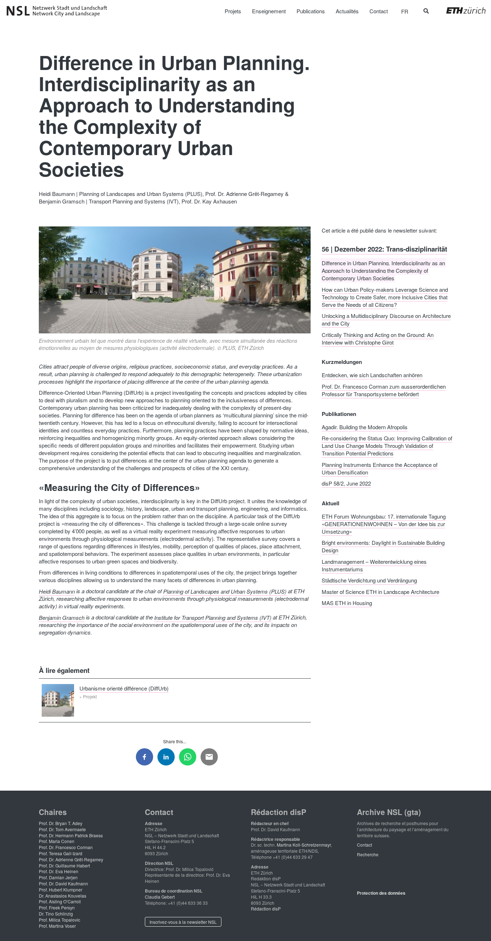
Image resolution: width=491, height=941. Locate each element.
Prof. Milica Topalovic (59, 920)
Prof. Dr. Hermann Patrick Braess (71, 835)
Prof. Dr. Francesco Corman (66, 847)
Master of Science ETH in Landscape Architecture (380, 591)
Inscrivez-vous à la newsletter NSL (183, 922)
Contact (364, 845)
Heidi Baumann (57, 591)
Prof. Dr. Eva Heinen (58, 871)
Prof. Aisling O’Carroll (60, 901)
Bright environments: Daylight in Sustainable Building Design (383, 546)
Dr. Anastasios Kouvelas (62, 896)
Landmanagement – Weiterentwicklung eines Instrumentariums (374, 564)
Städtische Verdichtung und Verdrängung (369, 580)
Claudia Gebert (160, 897)
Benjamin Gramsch (61, 617)
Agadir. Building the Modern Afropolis (365, 426)
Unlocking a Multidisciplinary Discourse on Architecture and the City (386, 319)
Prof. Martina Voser (57, 926)
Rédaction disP (266, 908)
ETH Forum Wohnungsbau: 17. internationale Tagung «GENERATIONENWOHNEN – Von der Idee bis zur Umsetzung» (384, 523)
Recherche (367, 854)
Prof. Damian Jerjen (58, 877)
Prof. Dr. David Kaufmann (63, 883)
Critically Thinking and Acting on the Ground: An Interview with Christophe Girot (377, 338)
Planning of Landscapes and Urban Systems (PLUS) (224, 591)
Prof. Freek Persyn (57, 907)
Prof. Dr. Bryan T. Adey (60, 823)
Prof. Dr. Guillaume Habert (64, 865)
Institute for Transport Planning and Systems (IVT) (212, 617)
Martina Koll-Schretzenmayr (304, 845)
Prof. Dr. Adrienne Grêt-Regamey (71, 859)
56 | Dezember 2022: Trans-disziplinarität (384, 248)
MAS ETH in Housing (347, 603)
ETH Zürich (460, 10)
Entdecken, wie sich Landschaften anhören (372, 375)
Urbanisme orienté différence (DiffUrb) (124, 688)
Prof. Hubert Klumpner (60, 889)
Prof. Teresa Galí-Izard (60, 853)
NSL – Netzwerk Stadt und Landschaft (59, 11)
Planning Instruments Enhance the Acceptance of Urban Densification (379, 468)
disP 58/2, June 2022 (346, 483)
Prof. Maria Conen (56, 841)
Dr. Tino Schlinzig (56, 913)
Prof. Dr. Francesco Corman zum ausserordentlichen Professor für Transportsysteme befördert (384, 389)
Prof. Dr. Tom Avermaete (62, 829)
